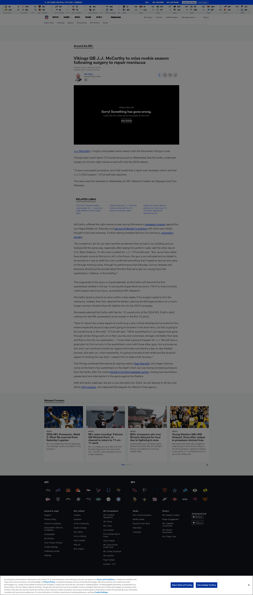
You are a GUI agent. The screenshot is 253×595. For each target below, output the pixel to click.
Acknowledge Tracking (206, 585)
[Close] (249, 585)
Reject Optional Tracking (182, 585)
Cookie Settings (101, 592)
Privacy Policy (49, 582)
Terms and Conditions (106, 579)
